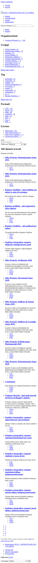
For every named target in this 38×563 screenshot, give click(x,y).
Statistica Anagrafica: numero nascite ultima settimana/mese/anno (20, 491)
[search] (21, 142)
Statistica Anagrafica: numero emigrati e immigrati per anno (18, 243)
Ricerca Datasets (6, 26)
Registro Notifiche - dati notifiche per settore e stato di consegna (21, 191)
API (30, 539)
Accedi (7, 5)
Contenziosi (10, 382)
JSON (11, 169)
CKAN (10, 557)
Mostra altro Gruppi (7, 70)
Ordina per (4, 144)
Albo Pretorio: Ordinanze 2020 (18, 260)
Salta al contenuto (7, 2)
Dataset (7, 16)
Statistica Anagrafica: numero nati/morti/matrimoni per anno (18, 436)
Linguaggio (5, 561)
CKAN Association (11, 552)
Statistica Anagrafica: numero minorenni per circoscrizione (18, 418)
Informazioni (9, 22)
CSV (11, 168)
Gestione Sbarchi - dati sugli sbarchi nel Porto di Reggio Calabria (20, 396)
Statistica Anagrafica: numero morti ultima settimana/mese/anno (20, 509)
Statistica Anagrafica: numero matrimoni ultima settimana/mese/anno (18, 472)
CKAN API (9, 550)
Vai (25, 144)
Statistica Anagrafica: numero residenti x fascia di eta (18, 454)
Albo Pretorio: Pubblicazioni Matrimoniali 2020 (17, 343)
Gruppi (7, 20)
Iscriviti (7, 7)
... (5, 531)
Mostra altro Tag (6, 99)
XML (11, 200)
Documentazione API (7, 541)
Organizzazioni (10, 18)
